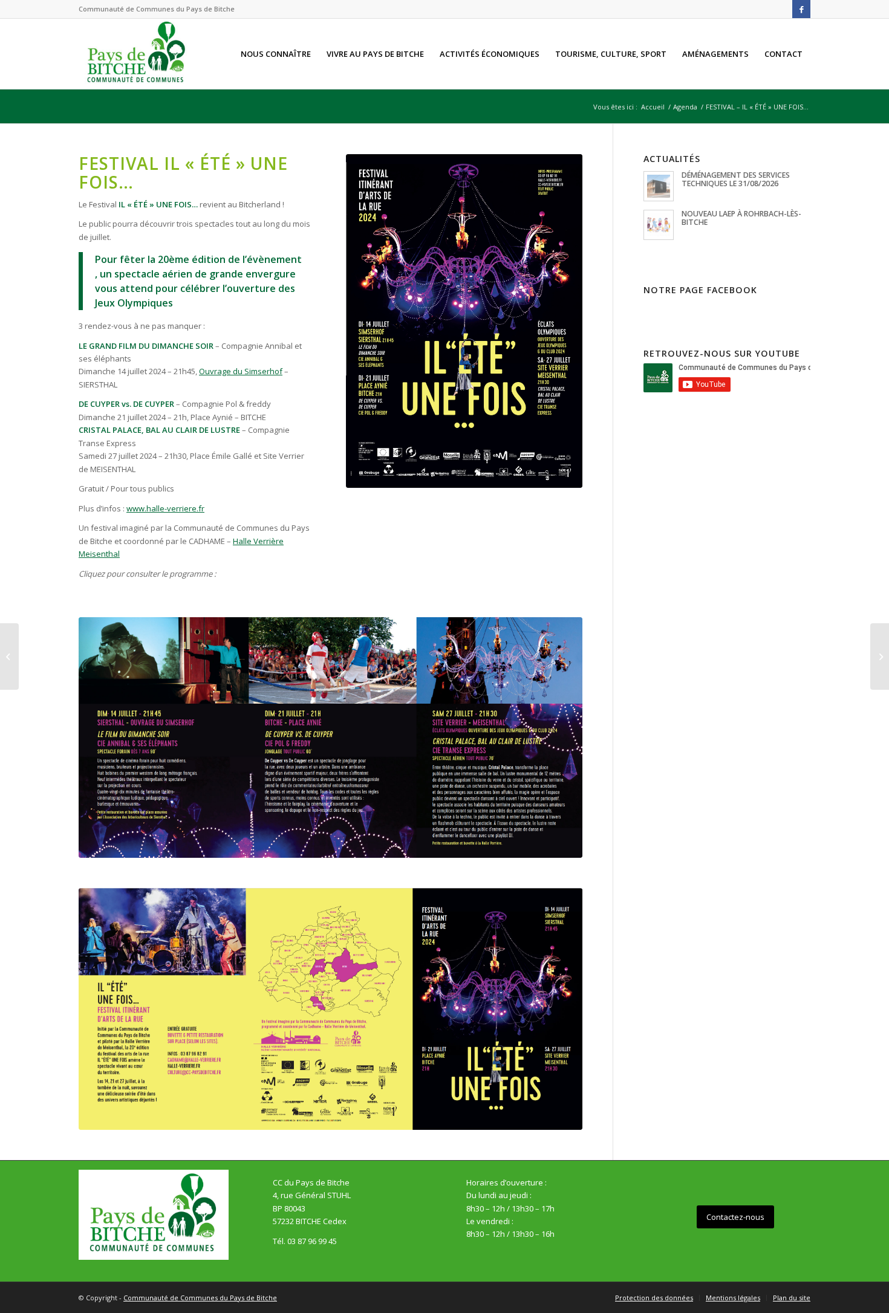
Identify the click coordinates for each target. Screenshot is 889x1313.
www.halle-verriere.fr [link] (165, 508)
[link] (240, 371)
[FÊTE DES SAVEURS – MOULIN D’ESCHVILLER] (9, 656)
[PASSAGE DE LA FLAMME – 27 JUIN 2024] (879, 656)
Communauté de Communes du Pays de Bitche (200, 1297)
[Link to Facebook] (801, 9)
